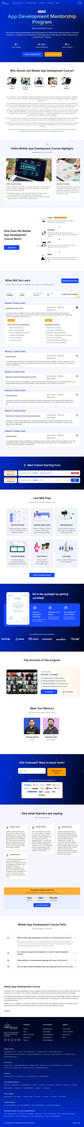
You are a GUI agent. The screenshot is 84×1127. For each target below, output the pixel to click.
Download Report (43, 905)
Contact (25, 1029)
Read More (7, 1010)
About (25, 1031)
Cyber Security (47, 1037)
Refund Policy (66, 1034)
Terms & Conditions (68, 1031)
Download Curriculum (53, 54)
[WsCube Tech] (5, 3)
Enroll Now (49, 692)
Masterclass (26, 1037)
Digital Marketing (47, 1029)
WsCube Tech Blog (28, 1034)
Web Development (48, 1034)
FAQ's (64, 1037)
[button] (21, 771)
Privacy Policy (66, 1029)
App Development (48, 1040)
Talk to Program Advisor (32, 54)
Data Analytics (47, 1031)
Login (80, 3)
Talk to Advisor (67, 692)
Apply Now (12, 247)
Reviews (25, 1040)
